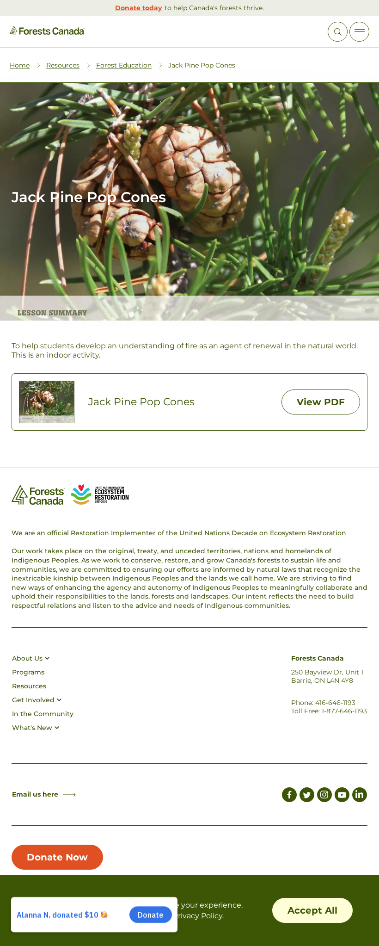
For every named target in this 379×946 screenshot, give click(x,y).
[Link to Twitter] (307, 796)
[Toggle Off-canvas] (359, 32)
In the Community (42, 714)
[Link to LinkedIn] (359, 796)
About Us (27, 658)
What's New (32, 727)
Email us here (35, 794)
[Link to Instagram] (324, 796)
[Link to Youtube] (342, 796)
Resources (62, 65)
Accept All (312, 910)
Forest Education (124, 65)
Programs (28, 672)
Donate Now (57, 857)
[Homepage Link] (47, 32)
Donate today (138, 8)
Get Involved (33, 700)
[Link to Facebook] (289, 796)
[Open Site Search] (338, 32)
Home (20, 65)
